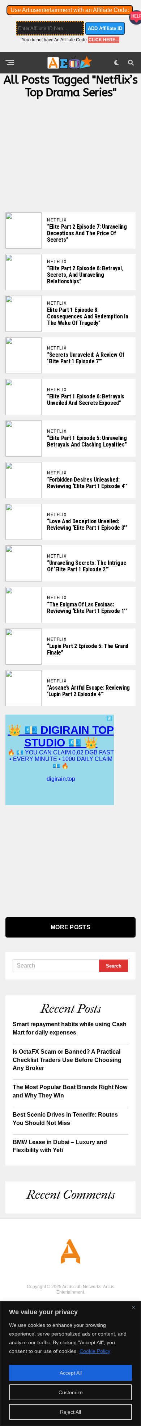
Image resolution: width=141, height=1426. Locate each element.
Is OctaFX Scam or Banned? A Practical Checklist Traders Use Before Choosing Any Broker (67, 1060)
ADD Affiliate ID (105, 28)
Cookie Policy (95, 1351)
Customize (71, 1392)
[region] (70, 1363)
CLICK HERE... (104, 39)
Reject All (70, 1412)
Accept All (71, 1373)
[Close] (133, 1307)
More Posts (70, 927)
